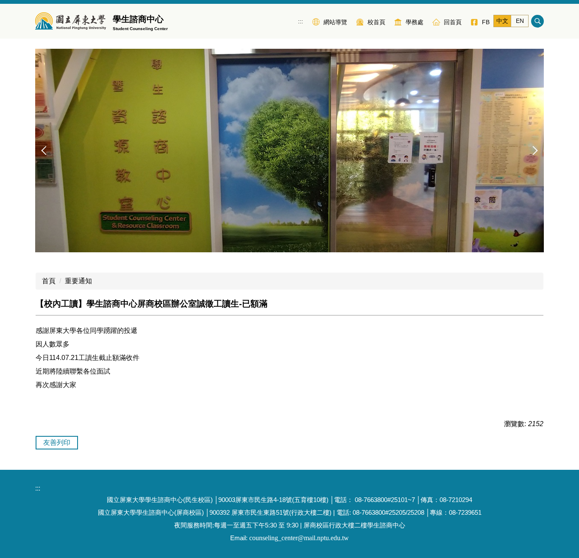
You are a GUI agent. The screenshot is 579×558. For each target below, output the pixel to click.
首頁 (49, 281)
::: (300, 21)
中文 (502, 20)
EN (520, 20)
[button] (45, 150)
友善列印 (56, 442)
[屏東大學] (70, 21)
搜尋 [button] (537, 21)
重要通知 (78, 281)
